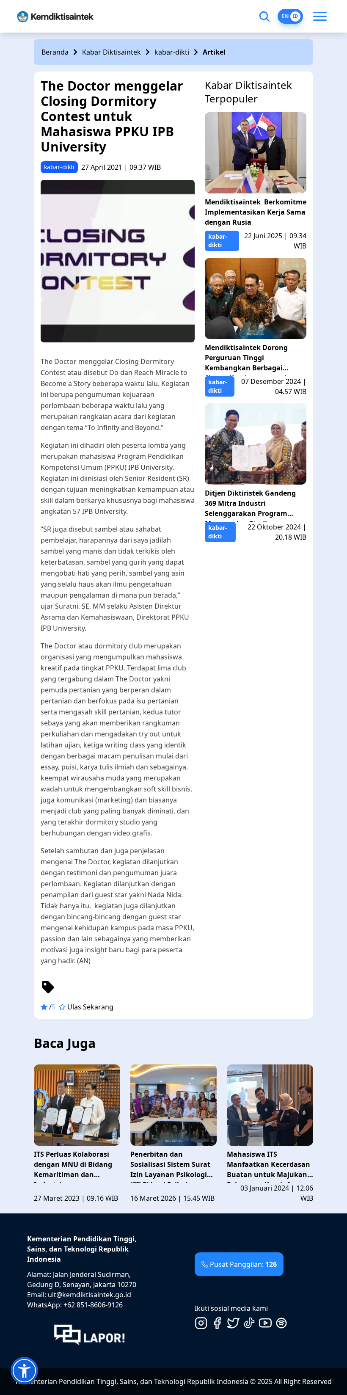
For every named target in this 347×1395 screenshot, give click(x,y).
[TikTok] (249, 1323)
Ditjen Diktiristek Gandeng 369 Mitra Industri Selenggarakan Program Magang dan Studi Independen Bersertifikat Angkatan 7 (250, 505)
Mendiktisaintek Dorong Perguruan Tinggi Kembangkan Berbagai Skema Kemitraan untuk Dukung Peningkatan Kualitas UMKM (247, 359)
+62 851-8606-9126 (93, 1305)
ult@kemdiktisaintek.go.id (89, 1294)
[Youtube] (265, 1323)
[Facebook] (217, 1323)
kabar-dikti (171, 52)
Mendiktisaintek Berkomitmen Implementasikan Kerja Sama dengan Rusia (255, 212)
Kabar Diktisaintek (111, 52)
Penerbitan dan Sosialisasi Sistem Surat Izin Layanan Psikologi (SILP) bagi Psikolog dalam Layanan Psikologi (173, 1166)
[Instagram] (201, 1323)
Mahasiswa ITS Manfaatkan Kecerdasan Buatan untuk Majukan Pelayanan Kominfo (268, 1166)
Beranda (55, 52)
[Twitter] (233, 1323)
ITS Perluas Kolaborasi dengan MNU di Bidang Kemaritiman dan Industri (73, 1166)
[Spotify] (281, 1323)
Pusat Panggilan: (243, 1264)
